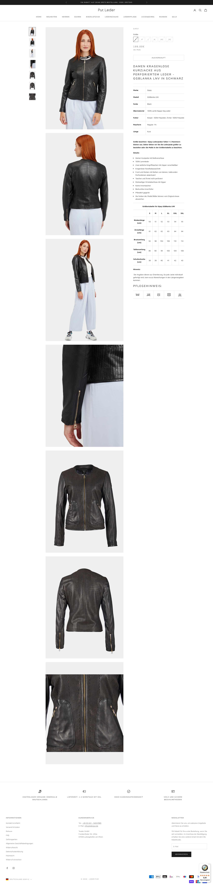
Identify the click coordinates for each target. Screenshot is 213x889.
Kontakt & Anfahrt (13, 823)
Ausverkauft (159, 58)
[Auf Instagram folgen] (13, 868)
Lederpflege (130, 17)
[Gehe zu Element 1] (32, 31)
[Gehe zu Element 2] (32, 42)
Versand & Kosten (13, 827)
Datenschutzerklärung (14, 851)
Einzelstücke (93, 17)
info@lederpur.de (91, 826)
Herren (66, 17)
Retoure (9, 831)
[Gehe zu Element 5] (32, 75)
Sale (174, 17)
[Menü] (209, 864)
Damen (77, 17)
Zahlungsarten (11, 839)
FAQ (7, 835)
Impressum (10, 855)
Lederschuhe (112, 17)
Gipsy (136, 29)
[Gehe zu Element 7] (32, 96)
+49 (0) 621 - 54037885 (91, 823)
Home (39, 17)
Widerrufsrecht (12, 847)
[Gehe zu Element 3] (32, 53)
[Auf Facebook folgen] (7, 868)
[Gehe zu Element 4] (32, 64)
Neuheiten (51, 17)
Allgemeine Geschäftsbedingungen (19, 843)
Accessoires (148, 17)
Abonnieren (181, 854)
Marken (163, 17)
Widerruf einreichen (13, 860)
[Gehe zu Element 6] (32, 85)
